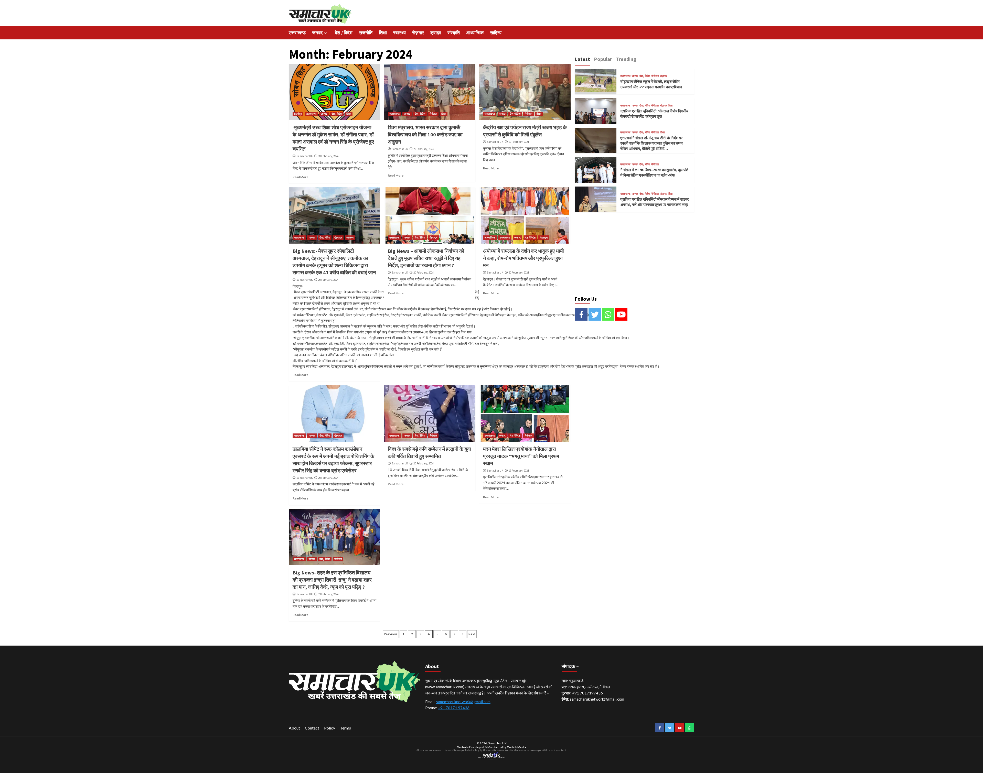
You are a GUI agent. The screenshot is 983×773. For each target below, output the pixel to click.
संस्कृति (453, 33)
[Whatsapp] (608, 314)
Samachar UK (304, 156)
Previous (391, 634)
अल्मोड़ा (298, 114)
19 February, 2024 (519, 470)
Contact (312, 727)
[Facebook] (581, 314)
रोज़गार (418, 33)
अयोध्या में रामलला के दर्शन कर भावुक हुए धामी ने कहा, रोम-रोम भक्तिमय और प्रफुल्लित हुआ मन (523, 258)
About (294, 727)
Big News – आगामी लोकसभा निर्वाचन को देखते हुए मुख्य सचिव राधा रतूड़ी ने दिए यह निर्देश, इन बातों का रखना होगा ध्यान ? (426, 258)
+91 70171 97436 (453, 707)
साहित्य (495, 33)
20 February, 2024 (328, 156)
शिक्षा (383, 33)
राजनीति (365, 33)
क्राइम (435, 33)
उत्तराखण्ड (297, 33)
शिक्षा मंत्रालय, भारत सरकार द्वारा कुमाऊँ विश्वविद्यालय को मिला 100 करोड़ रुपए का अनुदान (425, 134)
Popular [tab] (603, 59)
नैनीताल (433, 114)
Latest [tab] (582, 59)
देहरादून (338, 237)
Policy (329, 727)
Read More (300, 177)
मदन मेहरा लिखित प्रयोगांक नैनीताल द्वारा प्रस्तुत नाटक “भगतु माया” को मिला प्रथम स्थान (521, 456)
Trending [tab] (626, 59)
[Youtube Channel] (621, 314)
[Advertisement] (634, 252)
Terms (345, 727)
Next (471, 634)
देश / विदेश (343, 33)
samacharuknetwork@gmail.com (463, 701)
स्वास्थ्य (399, 33)
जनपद (317, 33)
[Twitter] (595, 314)
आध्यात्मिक (475, 33)
